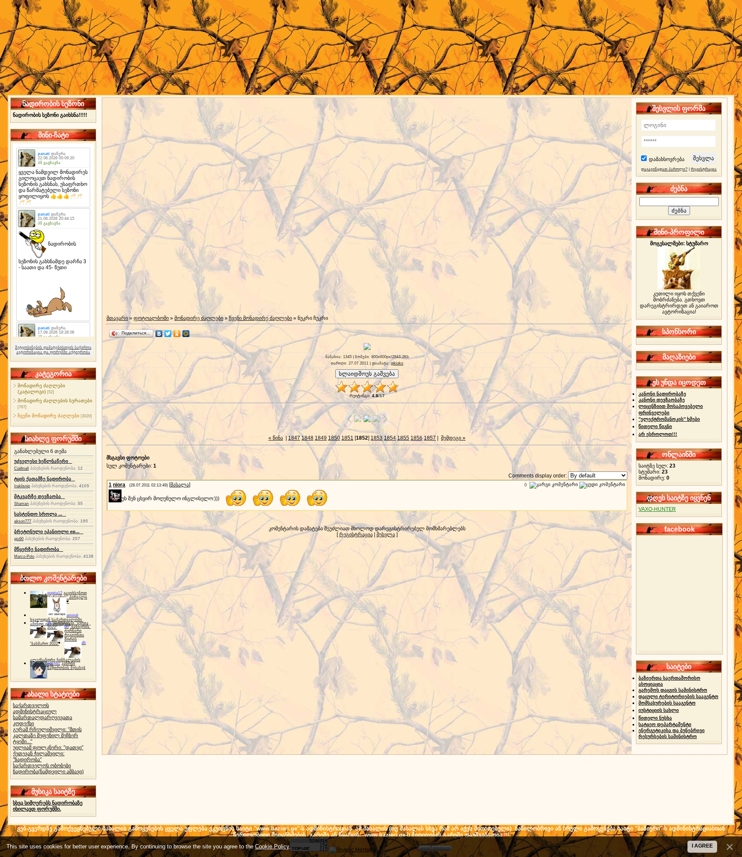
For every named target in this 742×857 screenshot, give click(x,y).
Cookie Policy (272, 846)
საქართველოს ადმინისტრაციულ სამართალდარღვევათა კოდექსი (42, 714)
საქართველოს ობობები (42, 766)
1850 (334, 438)
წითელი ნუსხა (655, 717)
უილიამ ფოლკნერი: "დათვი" (48, 748)
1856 (417, 438)
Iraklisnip (22, 486)
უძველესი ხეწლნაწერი (43, 461)
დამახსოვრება (666, 159)
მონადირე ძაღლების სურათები (55, 400)
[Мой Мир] (186, 333)
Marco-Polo (24, 556)
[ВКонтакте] (159, 333)
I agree (702, 846)
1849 (321, 438)
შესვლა (386, 535)
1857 (430, 438)
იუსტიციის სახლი (659, 710)
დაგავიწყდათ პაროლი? (664, 169)
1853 (377, 438)
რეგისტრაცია (356, 535)
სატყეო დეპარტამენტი (665, 724)
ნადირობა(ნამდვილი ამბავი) (48, 772)
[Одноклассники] (177, 333)
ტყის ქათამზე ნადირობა (44, 478)
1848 (307, 438)
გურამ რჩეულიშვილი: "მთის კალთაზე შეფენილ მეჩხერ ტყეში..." (47, 735)
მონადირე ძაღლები (198, 318)
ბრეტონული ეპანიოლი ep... (48, 531)
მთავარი (117, 318)
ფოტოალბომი (151, 318)
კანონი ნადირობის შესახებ (66, 665)
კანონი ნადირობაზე (662, 393)
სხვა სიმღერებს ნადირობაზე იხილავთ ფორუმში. (47, 806)
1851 (347, 438)
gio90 (19, 539)
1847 (294, 438)
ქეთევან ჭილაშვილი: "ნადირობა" (38, 757)
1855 (403, 438)
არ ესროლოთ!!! (658, 434)
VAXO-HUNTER (657, 509)
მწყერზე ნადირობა (38, 549)
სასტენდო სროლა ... (40, 514)
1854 (390, 438)
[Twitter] (168, 333)
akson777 (22, 521)
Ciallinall (21, 468)
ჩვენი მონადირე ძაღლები (48, 415)
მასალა (179, 485)
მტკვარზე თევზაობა (39, 496)
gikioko (397, 363)
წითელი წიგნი (655, 426)
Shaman (21, 503)
